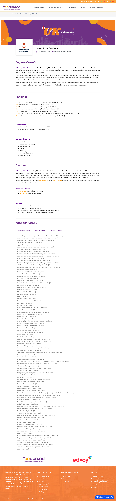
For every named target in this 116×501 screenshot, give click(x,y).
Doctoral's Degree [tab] (56, 231)
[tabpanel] (58, 343)
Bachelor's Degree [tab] (24, 231)
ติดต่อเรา (100, 8)
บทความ (83, 8)
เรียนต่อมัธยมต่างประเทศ (56, 8)
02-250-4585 (92, 1)
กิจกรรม (92, 8)
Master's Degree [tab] (40, 231)
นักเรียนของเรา (72, 8)
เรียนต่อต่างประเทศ (38, 8)
